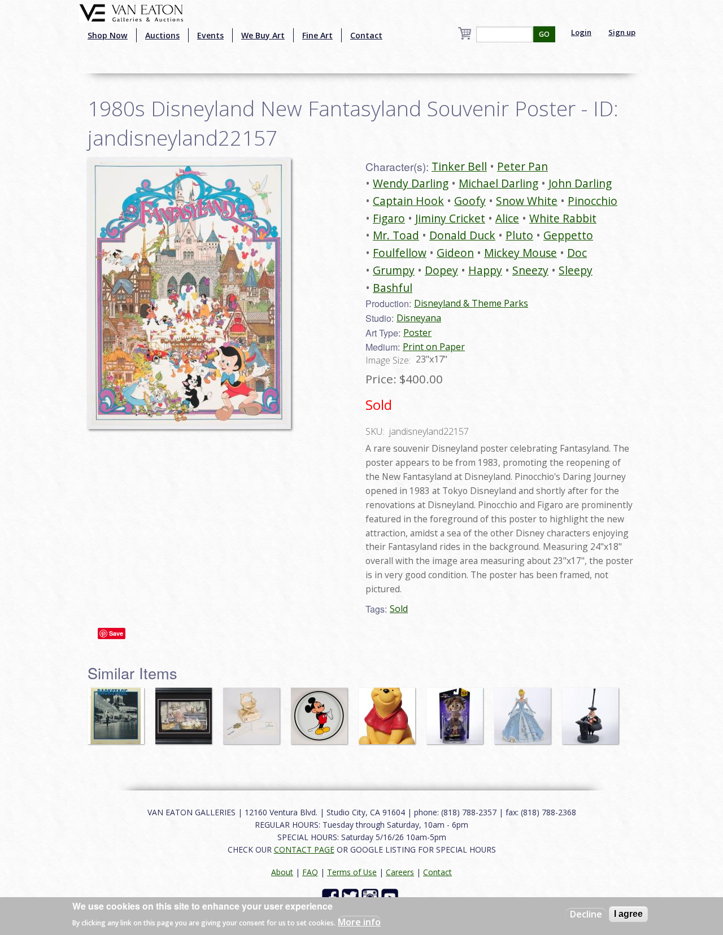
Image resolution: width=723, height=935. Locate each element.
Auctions (162, 35)
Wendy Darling (410, 183)
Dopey (441, 270)
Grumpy (394, 270)
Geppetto (568, 235)
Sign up (621, 32)
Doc (577, 252)
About (282, 872)
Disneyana (419, 318)
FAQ (310, 872)
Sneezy (530, 270)
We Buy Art (263, 35)
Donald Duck (462, 235)
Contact (366, 35)
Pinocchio (592, 200)
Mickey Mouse (520, 252)
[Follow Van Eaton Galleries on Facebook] (332, 895)
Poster (417, 332)
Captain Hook (408, 200)
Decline (586, 914)
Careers (400, 872)
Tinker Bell (459, 166)
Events (210, 35)
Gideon (455, 252)
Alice (507, 218)
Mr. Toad (396, 235)
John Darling (580, 183)
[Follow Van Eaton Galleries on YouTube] (391, 895)
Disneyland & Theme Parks (471, 303)
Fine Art (317, 35)
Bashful (392, 287)
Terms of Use (352, 872)
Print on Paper (434, 346)
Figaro (389, 218)
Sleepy (576, 270)
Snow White (527, 200)
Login (581, 32)
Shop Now (108, 35)
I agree (628, 914)
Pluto (519, 235)
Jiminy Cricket (450, 218)
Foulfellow (399, 252)
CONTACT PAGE (304, 849)
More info (359, 921)
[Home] (131, 12)
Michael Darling (498, 183)
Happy (485, 270)
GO (544, 34)
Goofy (470, 200)
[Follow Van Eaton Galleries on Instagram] (371, 895)
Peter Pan (522, 166)
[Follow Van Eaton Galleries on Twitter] (352, 895)
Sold (399, 608)
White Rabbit (562, 218)
